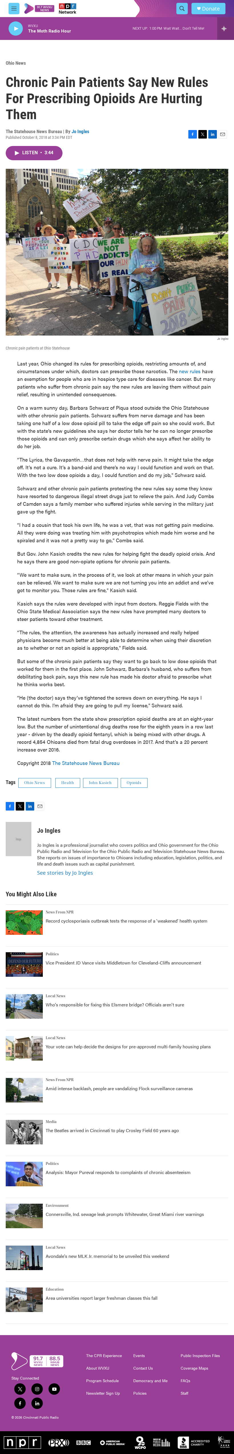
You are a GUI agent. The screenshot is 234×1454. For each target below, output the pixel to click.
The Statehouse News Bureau (86, 762)
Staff (184, 1393)
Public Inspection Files (200, 1355)
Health (67, 783)
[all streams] (225, 28)
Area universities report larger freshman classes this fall (102, 1298)
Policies (140, 1393)
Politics (52, 954)
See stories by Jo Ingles (65, 872)
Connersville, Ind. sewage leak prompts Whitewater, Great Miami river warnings (125, 1214)
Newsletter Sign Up (103, 1393)
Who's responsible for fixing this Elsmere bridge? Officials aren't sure (115, 1004)
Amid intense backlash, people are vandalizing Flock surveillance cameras (119, 1088)
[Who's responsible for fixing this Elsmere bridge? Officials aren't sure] (24, 1006)
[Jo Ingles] (18, 839)
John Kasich (100, 783)
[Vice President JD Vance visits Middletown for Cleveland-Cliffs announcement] (24, 964)
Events (139, 1355)
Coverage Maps (194, 1368)
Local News (55, 996)
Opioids (134, 783)
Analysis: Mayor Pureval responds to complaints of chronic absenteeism (118, 1172)
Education (55, 1289)
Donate (211, 9)
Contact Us (143, 1368)
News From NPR (60, 912)
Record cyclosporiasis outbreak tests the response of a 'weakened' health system (126, 920)
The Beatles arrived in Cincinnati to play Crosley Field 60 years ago (112, 1130)
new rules (190, 371)
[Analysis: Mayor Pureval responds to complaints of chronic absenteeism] (24, 1174)
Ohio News (16, 63)
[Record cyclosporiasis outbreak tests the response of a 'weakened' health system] (24, 922)
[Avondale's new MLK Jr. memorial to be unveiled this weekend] (24, 1258)
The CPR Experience (104, 1355)
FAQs (185, 1380)
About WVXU (97, 1368)
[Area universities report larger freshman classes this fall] (24, 1300)
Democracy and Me (150, 1380)
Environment (57, 1205)
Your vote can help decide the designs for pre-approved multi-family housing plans (128, 1046)
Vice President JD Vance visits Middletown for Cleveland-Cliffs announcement (123, 962)
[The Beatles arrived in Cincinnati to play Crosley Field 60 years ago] (24, 1132)
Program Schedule (102, 1380)
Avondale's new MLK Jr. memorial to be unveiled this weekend (107, 1256)
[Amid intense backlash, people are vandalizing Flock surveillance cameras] (24, 1090)
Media (51, 1122)
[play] (15, 28)
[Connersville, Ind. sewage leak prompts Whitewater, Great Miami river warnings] (24, 1216)
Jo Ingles (80, 131)
